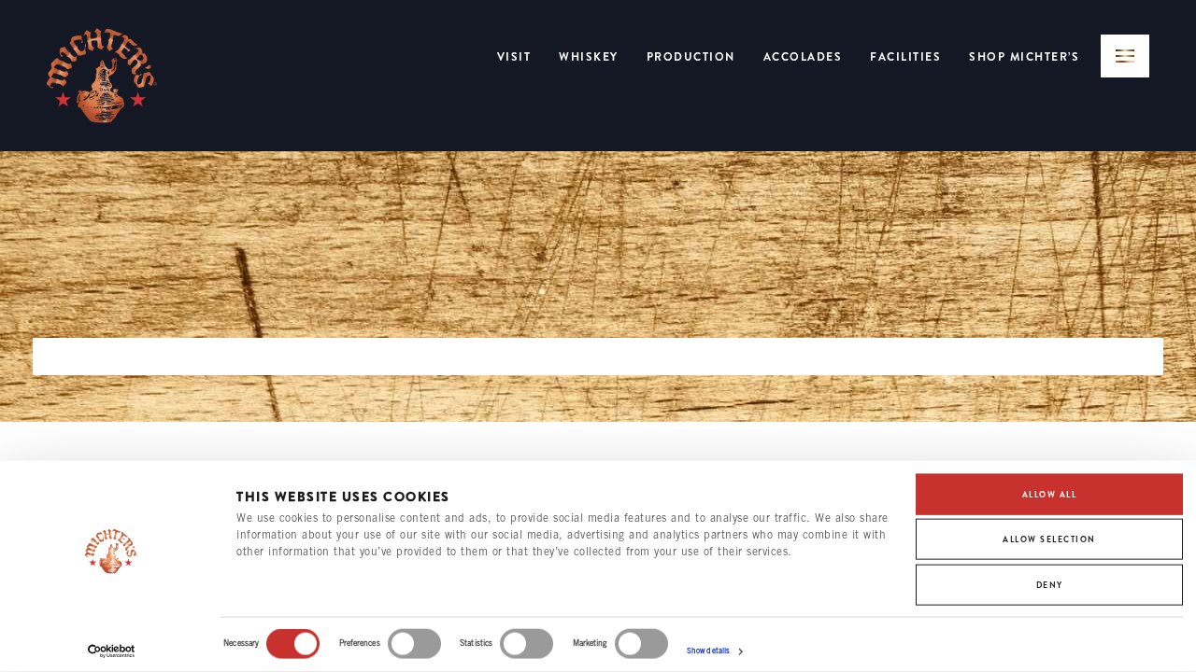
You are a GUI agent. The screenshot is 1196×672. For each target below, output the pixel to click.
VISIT (514, 57)
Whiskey (589, 57)
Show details (708, 651)
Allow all (1049, 494)
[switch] (414, 644)
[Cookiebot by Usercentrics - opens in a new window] (111, 651)
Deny (1049, 584)
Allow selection (1049, 539)
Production (691, 57)
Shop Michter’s (1024, 57)
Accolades (803, 57)
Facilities (905, 57)
